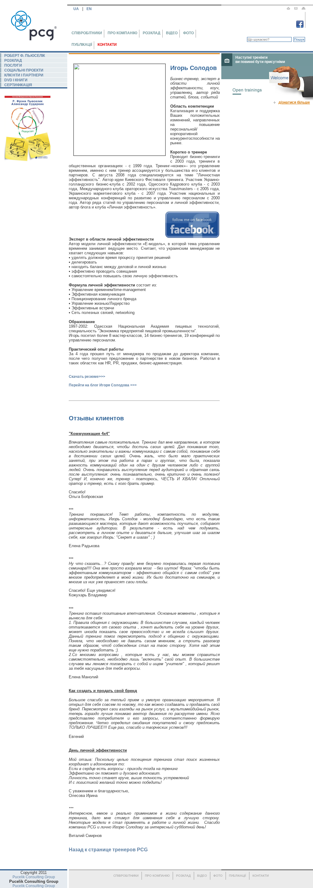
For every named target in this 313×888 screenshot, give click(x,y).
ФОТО (188, 33)
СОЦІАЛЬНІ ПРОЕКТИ (23, 70)
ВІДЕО (172, 33)
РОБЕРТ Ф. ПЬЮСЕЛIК (24, 55)
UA (76, 9)
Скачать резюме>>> (87, 376)
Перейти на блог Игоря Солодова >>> (103, 385)
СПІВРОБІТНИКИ (87, 33)
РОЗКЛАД (151, 33)
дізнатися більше (294, 102)
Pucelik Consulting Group (34, 877)
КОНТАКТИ (107, 44)
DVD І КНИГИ (16, 80)
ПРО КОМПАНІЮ (122, 33)
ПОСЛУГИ (13, 65)
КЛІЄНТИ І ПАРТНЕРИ (23, 75)
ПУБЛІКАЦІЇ (82, 44)
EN (89, 9)
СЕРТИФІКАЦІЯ (18, 85)
